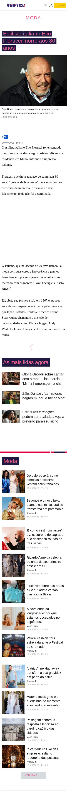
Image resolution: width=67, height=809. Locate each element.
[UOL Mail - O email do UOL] (45, 5)
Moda (33, 17)
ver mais (31, 775)
